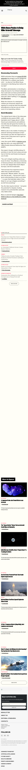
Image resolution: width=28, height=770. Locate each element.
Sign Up (14, 68)
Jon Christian (5, 603)
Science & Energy (6, 763)
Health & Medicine (6, 759)
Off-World (3, 498)
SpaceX (2, 597)
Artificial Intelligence (8, 754)
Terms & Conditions (5, 725)
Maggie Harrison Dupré (7, 242)
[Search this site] (26, 10)
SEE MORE (14, 682)
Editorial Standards (8, 718)
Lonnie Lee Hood (5, 34)
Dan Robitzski (5, 504)
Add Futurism (5, 36)
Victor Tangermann (6, 270)
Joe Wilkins (4, 278)
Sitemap (3, 728)
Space (2, 22)
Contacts (4, 721)
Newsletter (5, 712)
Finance (3, 254)
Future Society (4, 245)
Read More (14, 283)
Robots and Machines (7, 761)
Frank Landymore (6, 251)
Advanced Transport (6, 273)
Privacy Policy (19, 1)
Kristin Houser (5, 529)
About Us (4, 715)
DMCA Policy (4, 726)
